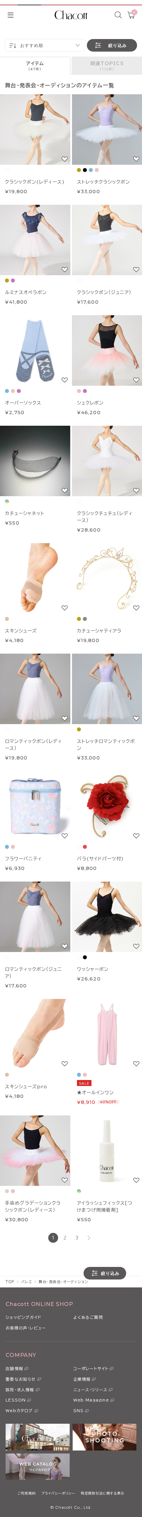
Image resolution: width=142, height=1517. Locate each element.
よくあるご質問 (88, 1317)
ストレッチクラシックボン (103, 182)
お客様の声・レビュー (26, 1328)
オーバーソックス (23, 403)
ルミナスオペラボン (26, 292)
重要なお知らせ (21, 1379)
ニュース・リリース (90, 1390)
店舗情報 (14, 1368)
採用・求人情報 (20, 1390)
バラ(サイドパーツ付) (100, 858)
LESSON (16, 1400)
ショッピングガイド (23, 1317)
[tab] (35, 66)
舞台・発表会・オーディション (63, 1281)
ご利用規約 (27, 1493)
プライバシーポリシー (58, 1493)
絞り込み (117, 45)
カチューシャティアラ (99, 630)
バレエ (26, 1281)
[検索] (118, 15)
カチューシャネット (25, 513)
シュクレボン (90, 403)
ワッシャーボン (93, 969)
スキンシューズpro (26, 1086)
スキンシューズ (21, 630)
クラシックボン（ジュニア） (104, 292)
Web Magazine (91, 1400)
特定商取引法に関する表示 (102, 1493)
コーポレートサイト (91, 1368)
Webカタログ (19, 1410)
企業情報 (82, 1379)
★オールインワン (95, 1092)
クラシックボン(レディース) (35, 182)
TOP (10, 1281)
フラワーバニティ (23, 858)
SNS (78, 1410)
